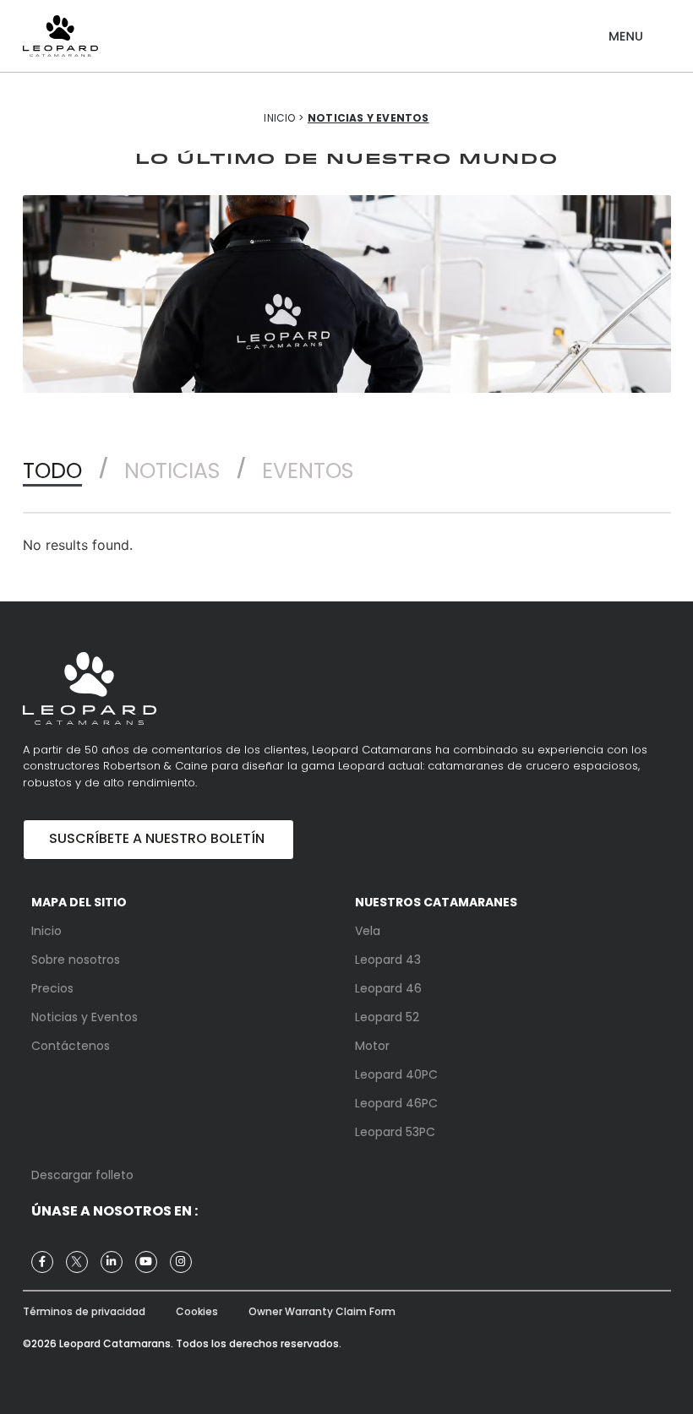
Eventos (307, 471)
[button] (625, 29)
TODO (52, 471)
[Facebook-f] (42, 1262)
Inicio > (283, 118)
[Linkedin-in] (112, 1262)
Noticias (172, 471)
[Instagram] (181, 1262)
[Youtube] (146, 1262)
